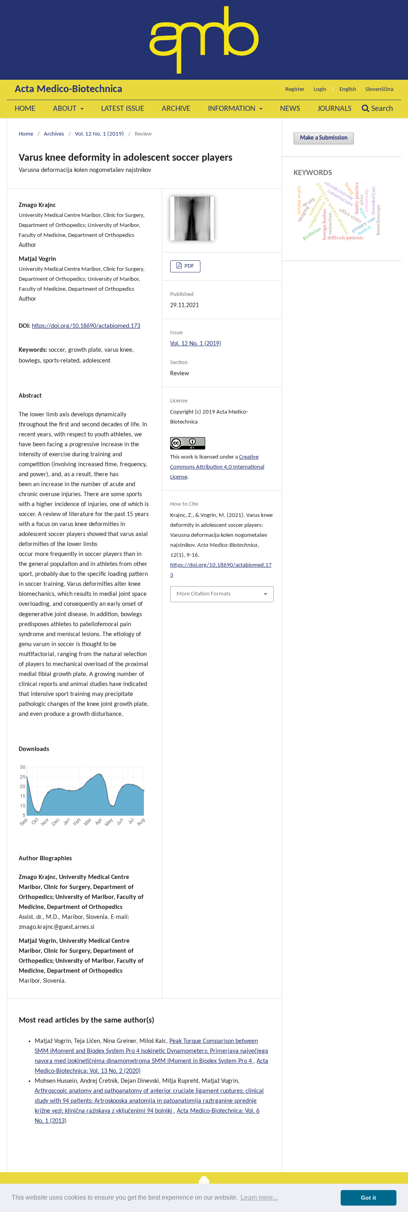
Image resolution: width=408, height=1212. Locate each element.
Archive (176, 109)
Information (232, 109)
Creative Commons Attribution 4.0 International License (217, 467)
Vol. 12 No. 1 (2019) (99, 134)
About (65, 109)
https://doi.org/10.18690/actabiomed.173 (86, 326)
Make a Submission (323, 138)
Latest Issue (122, 109)
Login (320, 90)
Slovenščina (379, 90)
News (290, 109)
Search (381, 109)
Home (25, 109)
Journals (334, 109)
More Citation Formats (204, 594)
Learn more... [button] (259, 1197)
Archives (54, 134)
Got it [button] (368, 1197)
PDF (188, 266)
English (347, 90)
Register (294, 90)
